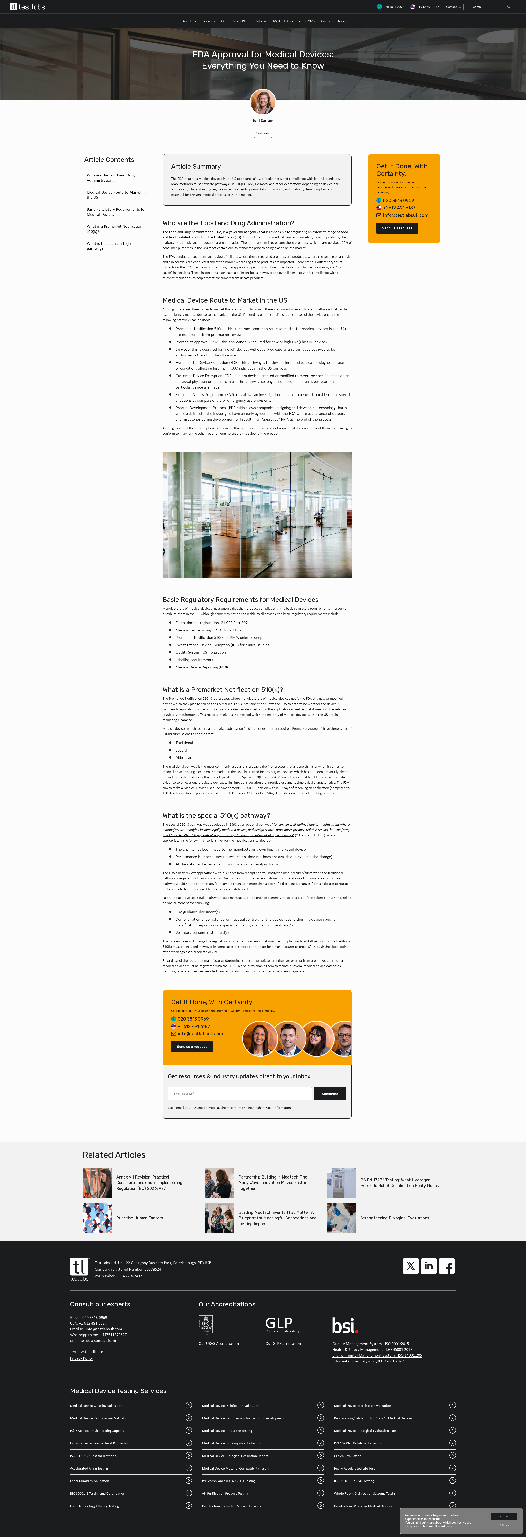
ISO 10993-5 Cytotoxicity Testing (358, 1443)
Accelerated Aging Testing (89, 1468)
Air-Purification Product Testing (225, 1493)
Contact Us (453, 7)
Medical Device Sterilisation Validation (362, 1405)
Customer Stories (333, 21)
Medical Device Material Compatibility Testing (236, 1468)
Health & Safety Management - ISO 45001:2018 (372, 1349)
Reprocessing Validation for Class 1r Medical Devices (373, 1418)
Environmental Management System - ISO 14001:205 (377, 1355)
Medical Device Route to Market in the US (116, 194)
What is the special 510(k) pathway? (109, 245)
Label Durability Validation (89, 1480)
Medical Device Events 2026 (294, 21)
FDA (218, 231)
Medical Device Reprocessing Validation (99, 1418)
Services (209, 21)
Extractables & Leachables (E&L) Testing (99, 1443)
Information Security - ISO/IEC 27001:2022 (368, 1361)
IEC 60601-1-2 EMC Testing (354, 1480)
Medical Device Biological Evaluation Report (235, 1455)
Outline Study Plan (234, 21)
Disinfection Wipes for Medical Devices (363, 1505)
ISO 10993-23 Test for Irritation (93, 1455)
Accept (504, 1516)
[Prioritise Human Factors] (97, 1218)
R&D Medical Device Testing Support (97, 1430)
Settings (504, 1525)
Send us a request (192, 1047)
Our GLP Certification (283, 1343)
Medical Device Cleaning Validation (96, 1405)
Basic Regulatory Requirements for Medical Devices (116, 211)
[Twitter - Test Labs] (411, 1266)
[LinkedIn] (429, 1266)
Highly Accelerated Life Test (354, 1468)
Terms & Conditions (87, 1351)
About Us (189, 21)
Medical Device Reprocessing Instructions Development (243, 1418)
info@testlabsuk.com (200, 1033)
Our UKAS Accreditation (219, 1343)
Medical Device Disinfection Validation (230, 1405)
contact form (105, 1340)
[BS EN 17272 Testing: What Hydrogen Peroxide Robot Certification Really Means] (341, 1183)
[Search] (509, 7)
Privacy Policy (81, 1358)
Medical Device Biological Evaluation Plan (365, 1430)
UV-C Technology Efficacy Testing (94, 1505)
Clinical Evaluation (347, 1455)
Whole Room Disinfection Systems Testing (365, 1493)
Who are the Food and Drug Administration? (111, 177)
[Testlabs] (27, 6)
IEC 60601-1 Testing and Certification (97, 1493)
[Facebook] (447, 1266)
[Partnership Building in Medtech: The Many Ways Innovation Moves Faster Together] (219, 1183)
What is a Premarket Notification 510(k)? (114, 228)
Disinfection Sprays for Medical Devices (231, 1505)
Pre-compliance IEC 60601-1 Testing (228, 1480)
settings (446, 1526)
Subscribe (330, 1094)
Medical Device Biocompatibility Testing (231, 1443)
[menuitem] (453, 6)
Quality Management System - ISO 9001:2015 (370, 1343)
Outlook (260, 21)
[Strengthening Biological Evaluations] (341, 1218)
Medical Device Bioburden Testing (227, 1430)
